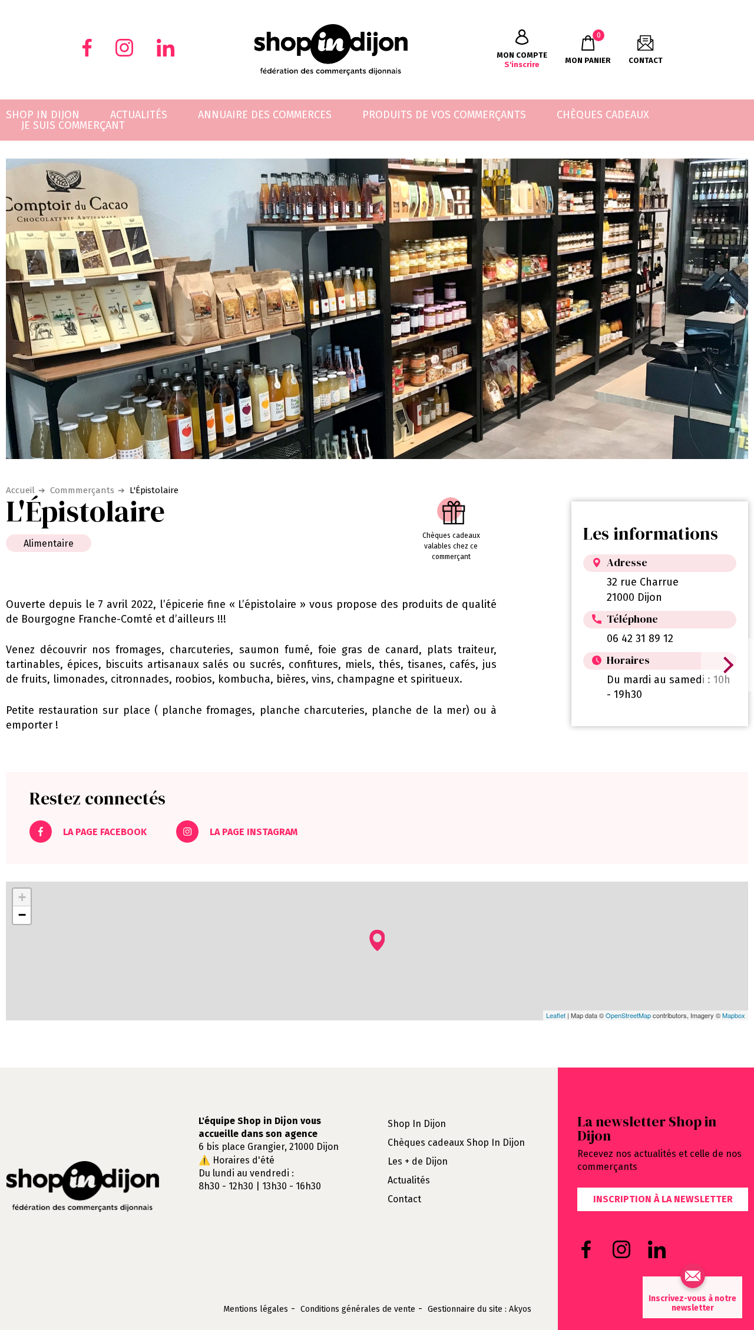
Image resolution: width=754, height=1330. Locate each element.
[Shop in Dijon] (331, 50)
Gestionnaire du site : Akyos (479, 1309)
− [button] (22, 914)
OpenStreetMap (628, 1015)
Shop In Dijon (417, 1123)
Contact (404, 1199)
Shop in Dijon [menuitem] (43, 114)
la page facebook (104, 831)
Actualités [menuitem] (138, 114)
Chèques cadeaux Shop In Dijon (456, 1142)
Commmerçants (82, 490)
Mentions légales (255, 1309)
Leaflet (556, 1015)
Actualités (409, 1180)
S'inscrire (522, 60)
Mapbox (733, 1015)
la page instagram (252, 831)
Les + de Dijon (418, 1161)
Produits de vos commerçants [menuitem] (444, 114)
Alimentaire (49, 543)
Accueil (20, 490)
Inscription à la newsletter (663, 1199)
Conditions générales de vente (357, 1309)
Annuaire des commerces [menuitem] (265, 114)
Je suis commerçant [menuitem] (73, 125)
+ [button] (22, 897)
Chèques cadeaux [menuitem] (603, 114)
